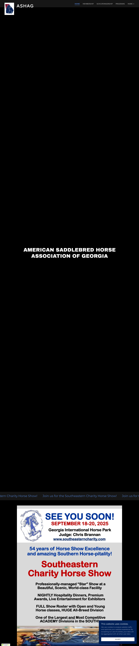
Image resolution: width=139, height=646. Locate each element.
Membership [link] (88, 4)
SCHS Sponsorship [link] (105, 4)
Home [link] (77, 4)
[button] (131, 4)
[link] (20, 3)
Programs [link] (120, 4)
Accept (118, 639)
